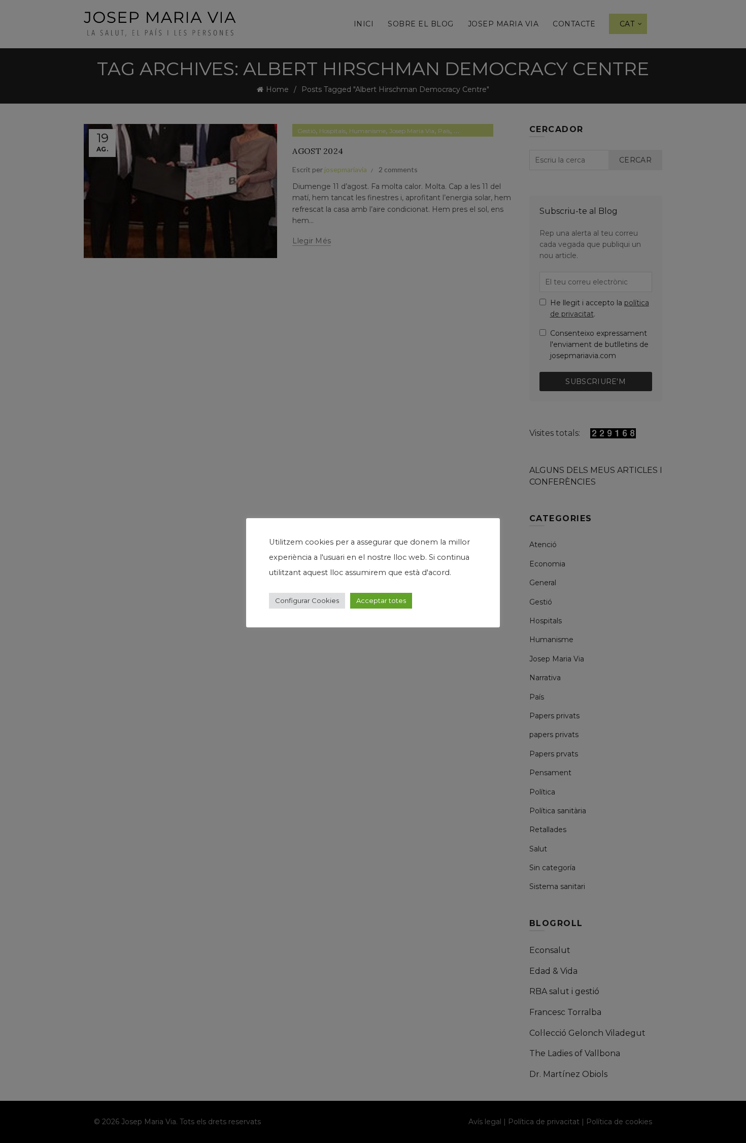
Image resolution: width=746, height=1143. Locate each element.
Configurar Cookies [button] (307, 600)
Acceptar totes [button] (381, 600)
